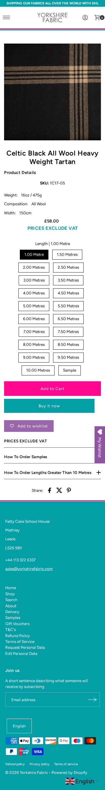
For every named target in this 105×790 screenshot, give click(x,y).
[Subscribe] (92, 699)
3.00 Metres (34, 280)
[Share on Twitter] (59, 490)
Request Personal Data (25, 647)
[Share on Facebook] (49, 490)
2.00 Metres (34, 267)
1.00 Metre (34, 254)
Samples (12, 617)
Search (11, 599)
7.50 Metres (68, 331)
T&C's (10, 629)
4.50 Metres (68, 293)
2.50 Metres (68, 267)
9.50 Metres (68, 357)
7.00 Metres (34, 331)
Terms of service (66, 764)
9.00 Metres (34, 357)
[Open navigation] (6, 17)
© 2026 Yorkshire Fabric (26, 772)
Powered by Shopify (69, 772)
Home (10, 587)
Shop (10, 593)
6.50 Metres (68, 318)
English (19, 726)
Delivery (12, 611)
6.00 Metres (34, 318)
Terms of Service (19, 641)
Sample (69, 370)
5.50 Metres (68, 305)
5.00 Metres (34, 305)
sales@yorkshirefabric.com (29, 568)
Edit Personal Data (21, 653)
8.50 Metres (68, 344)
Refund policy (15, 764)
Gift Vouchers (17, 623)
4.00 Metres (34, 293)
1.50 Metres (67, 254)
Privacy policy (39, 764)
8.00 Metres (34, 344)
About (10, 605)
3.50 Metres (68, 280)
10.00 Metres (38, 370)
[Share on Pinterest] (68, 490)
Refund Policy (17, 635)
